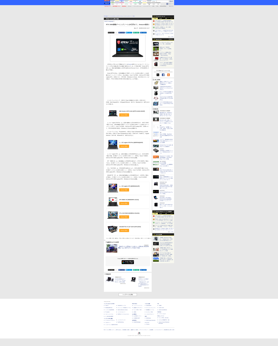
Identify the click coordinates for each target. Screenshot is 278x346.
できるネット (108, 322)
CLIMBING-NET (137, 318)
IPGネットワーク (160, 315)
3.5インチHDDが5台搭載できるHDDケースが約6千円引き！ (166, 93)
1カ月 (171, 18)
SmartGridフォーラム (122, 305)
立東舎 (135, 312)
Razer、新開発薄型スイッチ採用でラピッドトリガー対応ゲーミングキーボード (166, 178)
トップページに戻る (128, 294)
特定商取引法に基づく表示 (169, 329)
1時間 (155, 18)
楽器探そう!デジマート (138, 307)
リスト (116, 32)
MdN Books (148, 318)
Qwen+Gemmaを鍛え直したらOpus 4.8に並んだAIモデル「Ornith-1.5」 (166, 171)
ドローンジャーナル (109, 314)
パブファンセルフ (162, 313)
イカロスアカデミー (150, 314)
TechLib (147, 324)
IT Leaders (107, 312)
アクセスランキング (160, 16)
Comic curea (161, 307)
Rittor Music (134, 303)
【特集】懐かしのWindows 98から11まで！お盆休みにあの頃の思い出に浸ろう (166, 260)
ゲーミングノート (146, 6)
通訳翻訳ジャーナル (150, 309)
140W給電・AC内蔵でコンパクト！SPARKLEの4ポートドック (166, 152)
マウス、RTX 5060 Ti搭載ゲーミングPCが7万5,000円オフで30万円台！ (166, 64)
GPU (153, 6)
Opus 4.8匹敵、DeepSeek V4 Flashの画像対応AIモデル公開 (166, 135)
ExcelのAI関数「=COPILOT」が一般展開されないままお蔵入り (166, 164)
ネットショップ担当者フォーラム (124, 307)
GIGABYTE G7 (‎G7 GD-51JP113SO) (130, 226)
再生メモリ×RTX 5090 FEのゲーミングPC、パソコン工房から (166, 206)
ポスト (112, 32)
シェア (122, 32)
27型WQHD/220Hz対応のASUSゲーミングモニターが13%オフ (166, 88)
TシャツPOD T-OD (137, 309)
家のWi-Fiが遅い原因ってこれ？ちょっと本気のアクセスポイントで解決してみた (166, 122)
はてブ (130, 32)
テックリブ (147, 322)
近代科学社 (134, 320)
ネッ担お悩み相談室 (109, 316)
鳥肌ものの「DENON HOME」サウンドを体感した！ (166, 49)
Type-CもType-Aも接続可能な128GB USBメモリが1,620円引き (166, 98)
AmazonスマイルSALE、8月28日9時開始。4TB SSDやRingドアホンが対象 (166, 157)
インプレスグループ (158, 329)
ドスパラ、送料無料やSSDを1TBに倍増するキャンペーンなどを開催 (166, 141)
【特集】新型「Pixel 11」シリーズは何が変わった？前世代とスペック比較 (166, 249)
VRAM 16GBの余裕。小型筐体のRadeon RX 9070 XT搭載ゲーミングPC (166, 187)
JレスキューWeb (149, 312)
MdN (146, 316)
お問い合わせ (118, 329)
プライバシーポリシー (143, 329)
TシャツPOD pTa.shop (163, 317)
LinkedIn (144, 32)
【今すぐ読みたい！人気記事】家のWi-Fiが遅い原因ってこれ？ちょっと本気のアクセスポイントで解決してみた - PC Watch (164, 31)
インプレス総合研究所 (109, 309)
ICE (158, 303)
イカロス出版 (147, 303)
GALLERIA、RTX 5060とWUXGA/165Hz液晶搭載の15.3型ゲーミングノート (166, 199)
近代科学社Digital (137, 322)
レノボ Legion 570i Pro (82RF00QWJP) (131, 142)
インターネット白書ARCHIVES (111, 324)
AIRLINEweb (148, 305)
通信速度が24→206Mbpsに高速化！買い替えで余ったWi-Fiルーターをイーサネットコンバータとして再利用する (164, 25)
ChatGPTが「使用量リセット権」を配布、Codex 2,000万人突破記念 (166, 129)
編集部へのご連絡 (134, 329)
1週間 (166, 18)
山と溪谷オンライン (137, 315)
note (137, 32)
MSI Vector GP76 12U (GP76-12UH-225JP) (132, 111)
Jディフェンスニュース (150, 307)
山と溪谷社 (134, 314)
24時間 (160, 18)
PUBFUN (159, 312)
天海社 (160, 305)
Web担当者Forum (108, 307)
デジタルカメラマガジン (110, 320)
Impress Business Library (123, 309)
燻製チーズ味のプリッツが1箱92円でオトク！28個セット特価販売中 (166, 83)
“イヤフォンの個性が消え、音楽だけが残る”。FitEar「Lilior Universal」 (166, 54)
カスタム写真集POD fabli (164, 319)
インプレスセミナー (121, 312)
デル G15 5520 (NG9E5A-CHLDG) (129, 213)
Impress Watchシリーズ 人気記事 (164, 211)
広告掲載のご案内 (125, 329)
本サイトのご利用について (109, 329)
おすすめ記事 (159, 234)
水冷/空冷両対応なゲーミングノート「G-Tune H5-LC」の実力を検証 (120, 280)
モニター (130, 6)
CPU (157, 6)
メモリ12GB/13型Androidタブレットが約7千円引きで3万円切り (166, 103)
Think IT (106, 305)
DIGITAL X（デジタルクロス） (124, 314)
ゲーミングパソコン (137, 6)
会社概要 (151, 329)
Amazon (130, 64)
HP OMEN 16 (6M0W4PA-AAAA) (129, 199)
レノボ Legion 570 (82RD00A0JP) (129, 186)
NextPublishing (121, 322)
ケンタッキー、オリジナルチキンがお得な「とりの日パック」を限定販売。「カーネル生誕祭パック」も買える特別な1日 (164, 223)
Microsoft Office (163, 6)
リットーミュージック (138, 305)
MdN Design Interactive (150, 320)
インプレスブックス (121, 319)
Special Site (159, 39)
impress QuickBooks (163, 309)
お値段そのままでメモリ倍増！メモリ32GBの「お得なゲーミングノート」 (166, 59)
